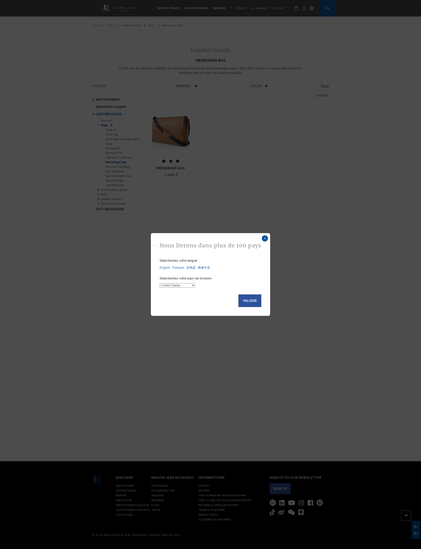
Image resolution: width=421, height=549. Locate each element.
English (165, 267)
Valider (250, 300)
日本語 (191, 267)
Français (178, 267)
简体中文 (204, 267)
